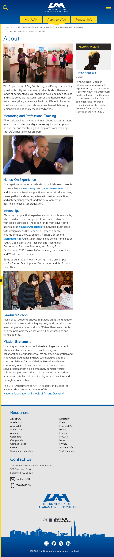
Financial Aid (66, 426)
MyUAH (63, 436)
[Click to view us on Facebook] (54, 543)
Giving (62, 429)
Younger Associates (30, 226)
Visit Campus (66, 451)
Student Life (66, 447)
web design (29, 188)
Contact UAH (23, 479)
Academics (16, 422)
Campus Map (17, 440)
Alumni (14, 433)
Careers (14, 447)
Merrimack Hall (12, 238)
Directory (64, 418)
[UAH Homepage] (57, 8)
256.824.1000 (23, 485)
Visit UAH (31, 19)
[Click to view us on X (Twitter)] (61, 543)
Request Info (83, 19)
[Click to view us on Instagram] (46, 543)
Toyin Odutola (85, 73)
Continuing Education (21, 451)
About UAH (16, 418)
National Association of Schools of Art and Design (32, 393)
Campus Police (18, 443)
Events (63, 422)
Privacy (63, 443)
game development (53, 188)
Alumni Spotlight (89, 46)
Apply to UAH (57, 19)
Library (63, 433)
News (62, 440)
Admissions (16, 429)
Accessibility (16, 426)
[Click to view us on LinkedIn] (68, 543)
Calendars (15, 436)
